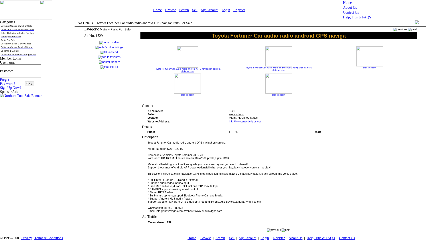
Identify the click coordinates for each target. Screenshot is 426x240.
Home (157, 10)
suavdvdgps (236, 114)
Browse (170, 10)
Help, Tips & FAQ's (357, 17)
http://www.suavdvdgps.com (245, 121)
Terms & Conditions (48, 238)
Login (226, 10)
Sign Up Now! (10, 88)
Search (184, 10)
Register (239, 10)
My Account (209, 10)
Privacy (26, 238)
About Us (350, 7)
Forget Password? (7, 82)
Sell (194, 10)
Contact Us (351, 12)
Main (103, 29)
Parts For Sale (120, 29)
